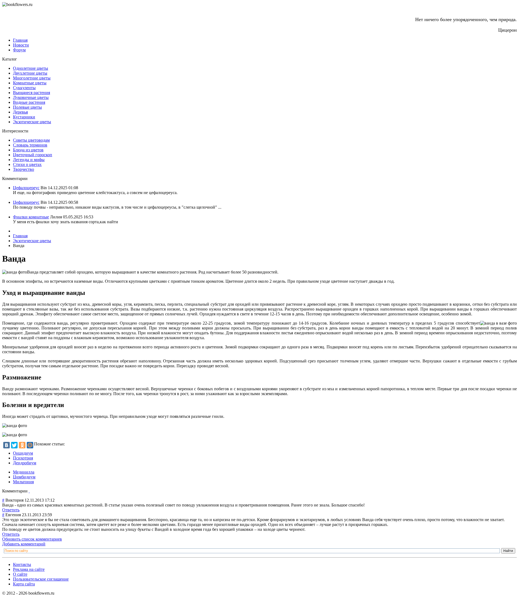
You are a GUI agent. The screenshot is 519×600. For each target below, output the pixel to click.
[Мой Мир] (30, 445)
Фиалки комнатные (31, 217)
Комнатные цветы (29, 83)
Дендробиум (24, 463)
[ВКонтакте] (6, 445)
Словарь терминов (30, 145)
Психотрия (23, 458)
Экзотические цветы (32, 121)
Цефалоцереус (26, 187)
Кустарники (24, 117)
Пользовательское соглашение (41, 579)
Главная (20, 40)
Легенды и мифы (29, 159)
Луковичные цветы (31, 97)
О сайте (20, 574)
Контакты (22, 564)
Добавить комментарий (23, 544)
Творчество (23, 169)
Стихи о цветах (27, 164)
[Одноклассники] (22, 445)
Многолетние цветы (32, 78)
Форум (19, 50)
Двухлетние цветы (30, 73)
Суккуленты (24, 87)
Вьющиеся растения (31, 92)
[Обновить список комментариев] (29, 491)
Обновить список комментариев (32, 539)
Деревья (20, 112)
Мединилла (23, 472)
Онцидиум (23, 453)
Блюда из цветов (28, 150)
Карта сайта (24, 584)
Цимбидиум (24, 477)
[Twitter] (14, 445)
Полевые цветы (27, 107)
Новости (21, 45)
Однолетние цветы (30, 68)
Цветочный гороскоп (32, 154)
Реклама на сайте (29, 569)
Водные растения (29, 102)
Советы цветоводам (31, 140)
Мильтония (23, 481)
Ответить (10, 510)
